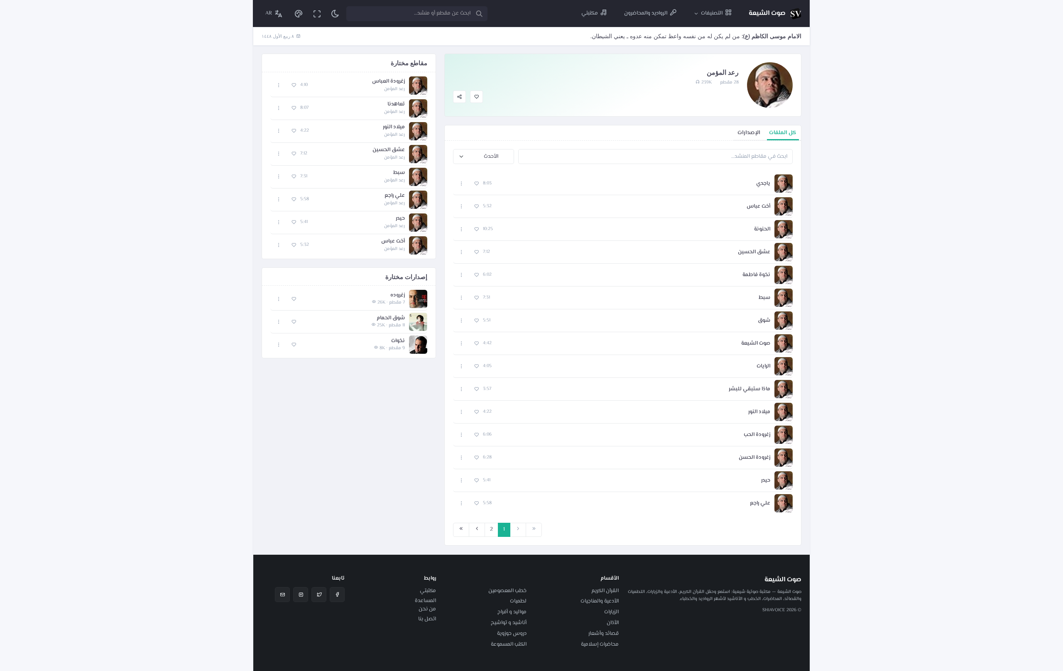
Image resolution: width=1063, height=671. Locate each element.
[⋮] (461, 183)
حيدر (765, 481)
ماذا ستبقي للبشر (749, 389)
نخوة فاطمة (756, 275)
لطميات (518, 601)
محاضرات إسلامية (600, 644)
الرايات (763, 366)
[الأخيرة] (461, 530)
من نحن (427, 609)
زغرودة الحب (757, 435)
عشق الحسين (754, 252)
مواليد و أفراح (512, 612)
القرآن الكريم (605, 591)
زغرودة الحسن (754, 458)
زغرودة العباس (388, 82)
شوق (764, 321)
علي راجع (760, 503)
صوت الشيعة (755, 344)
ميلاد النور (759, 412)
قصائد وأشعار (603, 633)
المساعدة (425, 601)
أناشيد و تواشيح (509, 623)
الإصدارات (748, 132)
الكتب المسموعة (509, 644)
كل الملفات (782, 132)
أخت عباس (758, 207)
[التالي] (477, 530)
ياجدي (763, 184)
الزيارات (611, 612)
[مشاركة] (459, 97)
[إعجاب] (476, 97)
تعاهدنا (396, 104)
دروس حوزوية (512, 633)
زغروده (397, 295)
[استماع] (783, 183)
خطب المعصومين (507, 591)
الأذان (613, 623)
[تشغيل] (418, 299)
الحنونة (762, 229)
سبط (764, 298)
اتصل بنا (427, 619)
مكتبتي (428, 591)
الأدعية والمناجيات (599, 601)
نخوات (398, 341)
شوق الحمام (391, 318)
